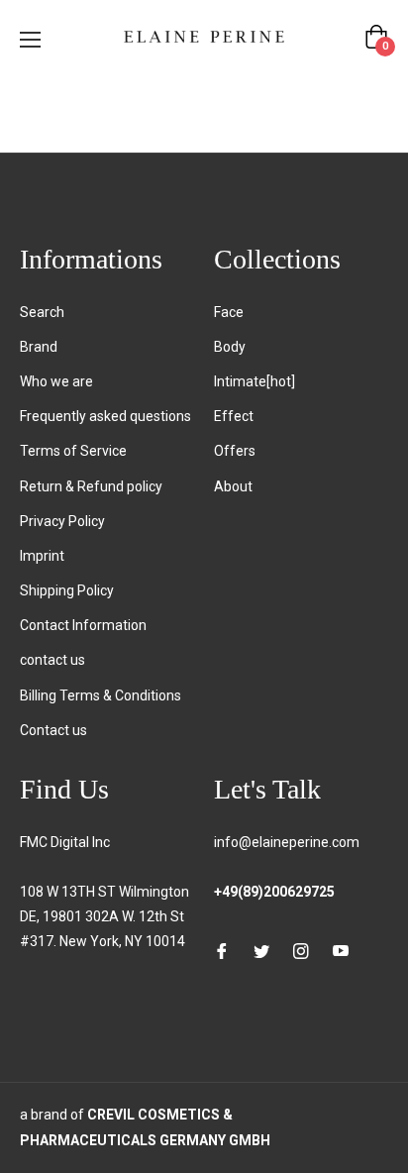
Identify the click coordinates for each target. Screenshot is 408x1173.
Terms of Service (73, 451)
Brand (38, 347)
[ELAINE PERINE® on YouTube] (341, 950)
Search (42, 312)
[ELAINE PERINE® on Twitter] (261, 950)
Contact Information (83, 625)
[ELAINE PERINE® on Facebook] (222, 950)
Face (229, 312)
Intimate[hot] (254, 381)
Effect (234, 416)
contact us (52, 660)
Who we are (56, 381)
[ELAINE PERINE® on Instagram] (301, 950)
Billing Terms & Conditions (100, 695)
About (233, 486)
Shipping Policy (67, 590)
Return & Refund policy (91, 486)
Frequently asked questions (105, 416)
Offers (234, 451)
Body (230, 347)
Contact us (53, 730)
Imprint (42, 556)
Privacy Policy (62, 521)
